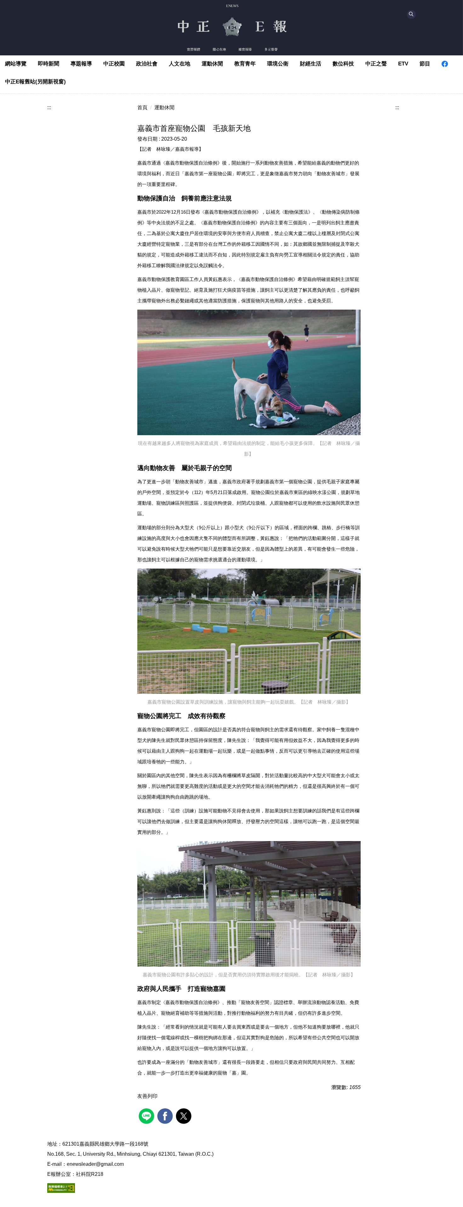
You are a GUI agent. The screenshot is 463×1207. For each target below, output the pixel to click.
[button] (411, 14)
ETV (403, 64)
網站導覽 (15, 64)
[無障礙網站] (61, 1187)
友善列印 (147, 1096)
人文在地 (179, 64)
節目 (425, 64)
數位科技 (343, 64)
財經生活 (310, 64)
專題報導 (81, 64)
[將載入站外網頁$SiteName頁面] (147, 1115)
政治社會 (146, 64)
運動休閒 (212, 64)
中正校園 (114, 64)
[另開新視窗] (445, 63)
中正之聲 (376, 64)
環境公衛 (278, 64)
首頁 (142, 107)
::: (49, 107)
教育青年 (245, 64)
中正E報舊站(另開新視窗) (35, 82)
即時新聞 (48, 64)
